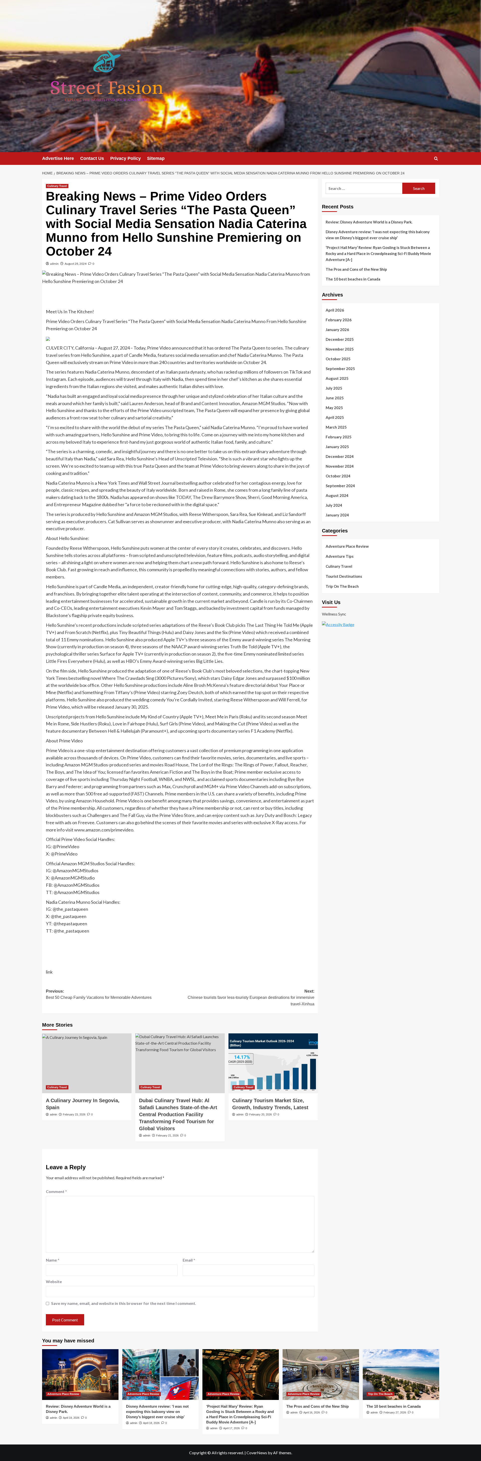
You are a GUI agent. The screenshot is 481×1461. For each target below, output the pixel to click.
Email (189, 1260)
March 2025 (336, 427)
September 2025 (340, 368)
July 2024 (334, 505)
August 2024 (337, 495)
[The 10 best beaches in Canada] (401, 1374)
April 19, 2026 (71, 1417)
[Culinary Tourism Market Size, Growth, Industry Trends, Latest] (273, 1063)
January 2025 (337, 446)
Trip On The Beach (342, 586)
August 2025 (337, 378)
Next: (251, 997)
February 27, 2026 (395, 1412)
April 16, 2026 (311, 1412)
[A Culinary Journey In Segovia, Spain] (87, 1063)
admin (54, 263)
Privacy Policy (125, 158)
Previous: (99, 994)
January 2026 (337, 329)
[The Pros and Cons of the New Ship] (321, 1374)
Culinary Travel (57, 185)
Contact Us (92, 158)
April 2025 (335, 417)
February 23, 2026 (74, 1114)
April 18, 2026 (151, 1422)
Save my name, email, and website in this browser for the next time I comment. (123, 1303)
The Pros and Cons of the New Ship (356, 269)
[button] (436, 158)
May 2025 (334, 407)
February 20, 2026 (260, 1114)
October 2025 (338, 359)
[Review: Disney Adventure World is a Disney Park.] (80, 1374)
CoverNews (257, 1452)
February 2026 (338, 320)
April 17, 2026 (231, 1428)
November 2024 (340, 466)
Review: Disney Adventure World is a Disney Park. (369, 222)
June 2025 (335, 398)
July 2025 (334, 388)
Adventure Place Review (347, 546)
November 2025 (340, 349)
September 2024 (340, 485)
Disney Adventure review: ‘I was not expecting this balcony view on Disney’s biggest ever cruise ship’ (378, 234)
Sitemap (156, 158)
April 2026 (335, 310)
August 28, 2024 (75, 263)
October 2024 (338, 476)
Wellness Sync (334, 614)
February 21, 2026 (167, 1135)
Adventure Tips (339, 556)
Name (52, 1260)
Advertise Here (58, 158)
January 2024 (337, 515)
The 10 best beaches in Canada (353, 279)
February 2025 (338, 437)
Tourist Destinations (344, 576)
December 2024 (340, 456)
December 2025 (340, 339)
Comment (56, 1191)
